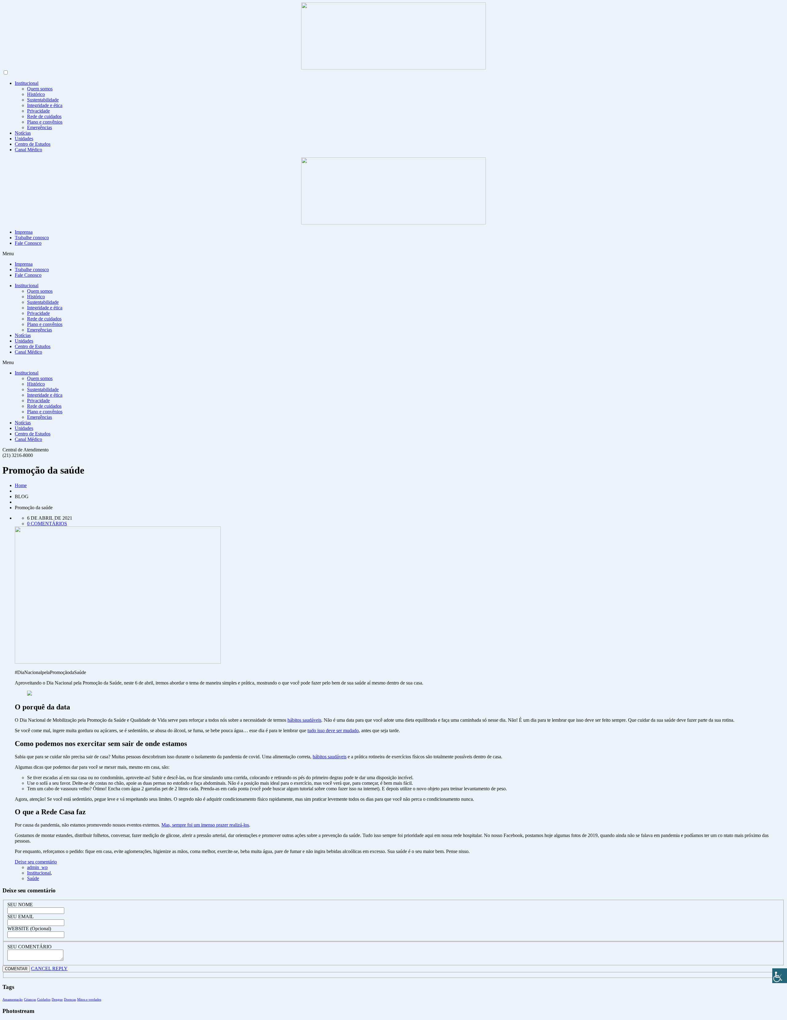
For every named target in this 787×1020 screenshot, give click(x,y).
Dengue (57, 999)
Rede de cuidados (44, 116)
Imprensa (24, 232)
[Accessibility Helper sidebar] (779, 975)
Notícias (23, 133)
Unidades (24, 138)
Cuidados (43, 999)
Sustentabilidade (43, 99)
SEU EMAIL (20, 916)
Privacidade (38, 110)
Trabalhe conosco (32, 237)
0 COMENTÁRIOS (47, 523)
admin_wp (37, 867)
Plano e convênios (44, 122)
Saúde (33, 878)
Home (21, 485)
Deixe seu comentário (36, 861)
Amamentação (12, 999)
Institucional (26, 83)
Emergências (39, 127)
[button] (393, 253)
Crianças (30, 999)
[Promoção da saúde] (118, 662)
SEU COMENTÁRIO (29, 946)
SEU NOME (20, 904)
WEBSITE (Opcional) (29, 928)
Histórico (36, 94)
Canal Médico (28, 149)
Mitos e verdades (89, 999)
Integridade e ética (44, 105)
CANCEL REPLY (49, 968)
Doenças (70, 999)
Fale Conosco (28, 243)
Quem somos (40, 88)
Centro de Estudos (32, 144)
